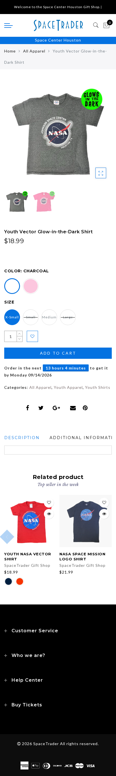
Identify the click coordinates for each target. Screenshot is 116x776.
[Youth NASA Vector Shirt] (30, 521)
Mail (73, 408)
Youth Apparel (68, 387)
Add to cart (58, 353)
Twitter (42, 408)
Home (10, 51)
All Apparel (34, 51)
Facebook (29, 408)
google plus (58, 408)
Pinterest (86, 408)
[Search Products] (96, 25)
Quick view (49, 514)
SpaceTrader (46, 743)
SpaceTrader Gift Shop (27, 565)
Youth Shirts (97, 387)
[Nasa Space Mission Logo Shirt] (85, 521)
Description (22, 437)
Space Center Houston (58, 40)
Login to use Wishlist (32, 336)
